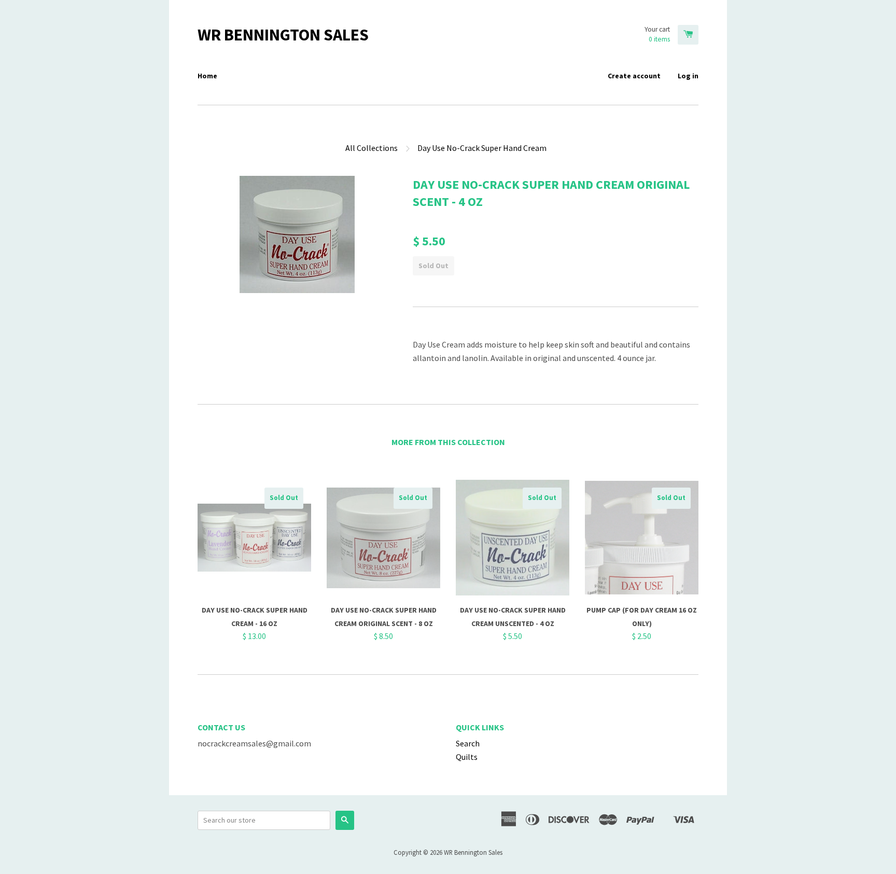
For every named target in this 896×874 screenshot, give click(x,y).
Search (468, 743)
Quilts (467, 757)
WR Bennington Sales (283, 34)
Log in (688, 75)
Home (207, 75)
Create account (634, 75)
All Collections (371, 148)
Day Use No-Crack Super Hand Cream (482, 148)
